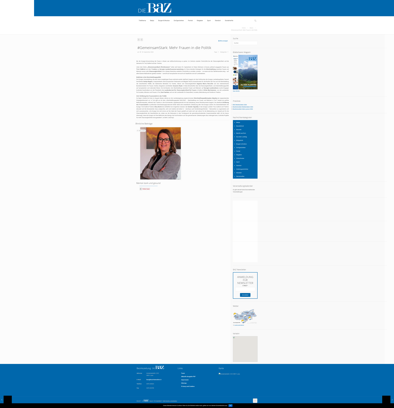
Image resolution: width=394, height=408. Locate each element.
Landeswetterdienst (239, 325)
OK (230, 405)
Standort (238, 165)
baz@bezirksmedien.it (153, 379)
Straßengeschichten (242, 169)
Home (244, 28)
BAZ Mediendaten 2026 (240, 104)
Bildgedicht (239, 140)
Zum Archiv (236, 91)
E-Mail (245, 285)
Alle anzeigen (224, 41)
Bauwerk (238, 129)
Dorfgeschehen (241, 147)
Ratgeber (239, 155)
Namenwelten (240, 176)
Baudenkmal (240, 126)
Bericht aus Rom (241, 133)
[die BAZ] (155, 8)
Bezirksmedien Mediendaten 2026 (243, 107)
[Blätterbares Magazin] (245, 89)
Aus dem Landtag (241, 137)
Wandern (239, 172)
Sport (238, 162)
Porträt (238, 151)
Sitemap (184, 383)
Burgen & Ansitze (241, 144)
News (251, 28)
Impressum (185, 380)
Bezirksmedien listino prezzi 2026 (243, 109)
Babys (238, 122)
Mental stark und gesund (148, 183)
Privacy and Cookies (188, 386)
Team (183, 373)
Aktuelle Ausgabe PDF (188, 376)
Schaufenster (240, 158)
